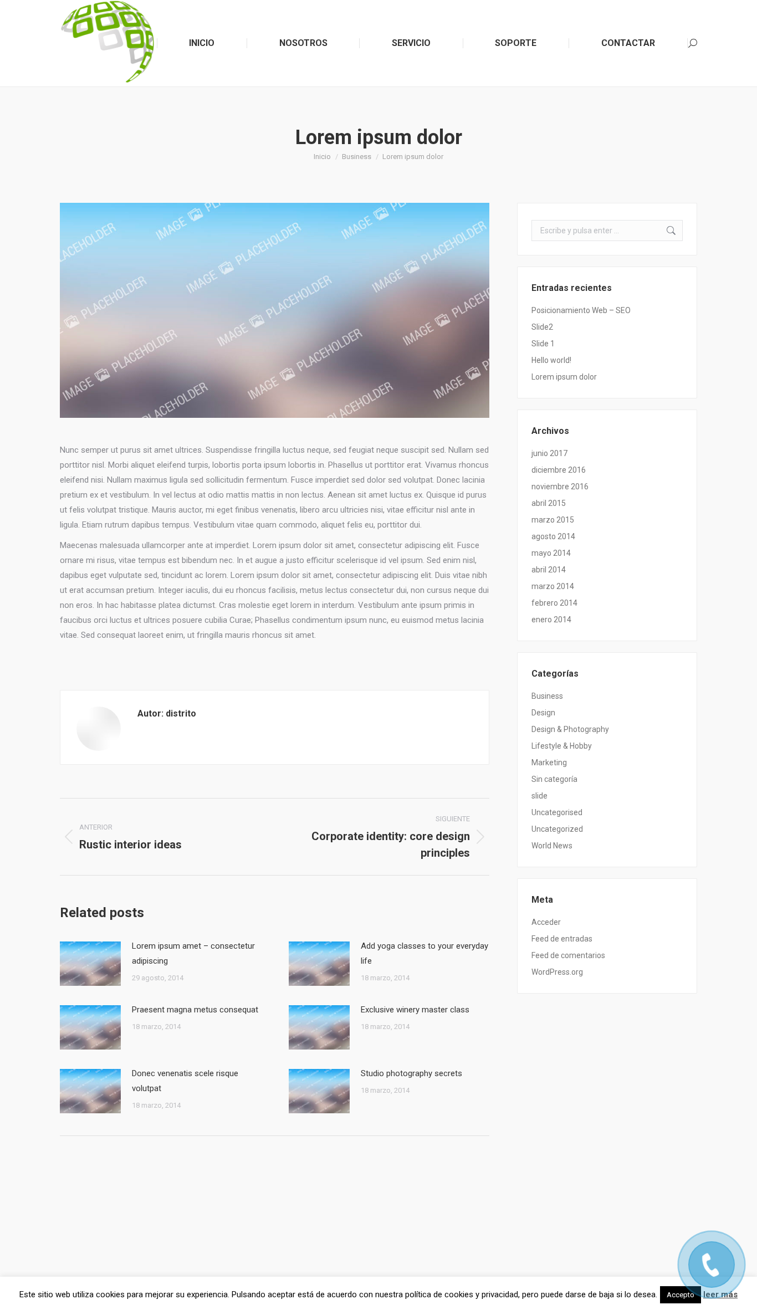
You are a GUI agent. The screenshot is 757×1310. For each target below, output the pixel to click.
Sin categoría (554, 779)
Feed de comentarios (568, 955)
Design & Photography (570, 729)
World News (551, 845)
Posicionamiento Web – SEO (581, 310)
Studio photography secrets (411, 1073)
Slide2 (542, 327)
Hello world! (551, 360)
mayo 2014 (551, 553)
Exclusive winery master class (415, 1010)
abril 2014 (548, 569)
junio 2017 (549, 453)
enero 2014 (551, 619)
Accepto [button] (680, 1295)
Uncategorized (557, 829)
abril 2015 (548, 503)
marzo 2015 (552, 519)
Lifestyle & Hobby (561, 745)
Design (543, 712)
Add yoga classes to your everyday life (424, 953)
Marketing (549, 762)
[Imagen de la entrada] (90, 963)
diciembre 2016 (558, 469)
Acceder (546, 922)
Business (547, 696)
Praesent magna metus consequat (195, 1010)
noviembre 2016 (560, 486)
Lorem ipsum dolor (564, 376)
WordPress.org (557, 972)
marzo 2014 (552, 586)
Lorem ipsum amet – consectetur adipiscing (193, 953)
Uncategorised (556, 812)
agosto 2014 (553, 536)
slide (539, 795)
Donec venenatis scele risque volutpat (185, 1080)
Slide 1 (543, 343)
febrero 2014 (554, 602)
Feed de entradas (561, 938)
